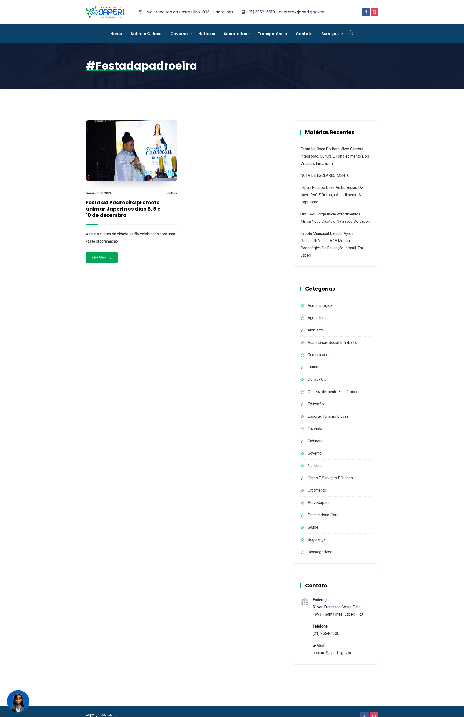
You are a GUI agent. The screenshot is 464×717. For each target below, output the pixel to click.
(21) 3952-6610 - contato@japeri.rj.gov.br (286, 12)
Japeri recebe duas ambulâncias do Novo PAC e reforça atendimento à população (331, 194)
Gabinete (315, 441)
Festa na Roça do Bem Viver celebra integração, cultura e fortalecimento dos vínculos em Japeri (334, 156)
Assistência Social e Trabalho (332, 342)
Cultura (172, 193)
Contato (304, 33)
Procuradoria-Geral (323, 515)
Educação (316, 404)
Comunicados (319, 354)
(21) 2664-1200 (326, 633)
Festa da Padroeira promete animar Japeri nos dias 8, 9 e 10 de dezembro (123, 209)
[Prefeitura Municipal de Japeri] (105, 12)
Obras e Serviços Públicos (330, 478)
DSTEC (113, 715)
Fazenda (315, 428)
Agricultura (317, 317)
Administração (320, 305)
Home (116, 33)
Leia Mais (99, 257)
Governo (179, 33)
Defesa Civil (318, 379)
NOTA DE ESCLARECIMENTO (325, 175)
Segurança (316, 539)
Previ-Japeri (318, 502)
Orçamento (317, 490)
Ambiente (316, 330)
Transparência (272, 33)
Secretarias (235, 33)
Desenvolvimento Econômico (332, 391)
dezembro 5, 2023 (98, 193)
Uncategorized (320, 552)
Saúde (313, 527)
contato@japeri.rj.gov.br (332, 653)
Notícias (206, 33)
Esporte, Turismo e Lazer (329, 416)
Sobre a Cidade (146, 33)
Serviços (330, 33)
